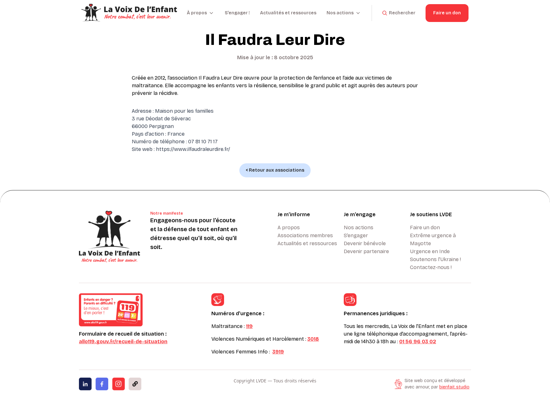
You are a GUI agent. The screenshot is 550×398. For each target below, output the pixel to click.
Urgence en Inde (430, 251)
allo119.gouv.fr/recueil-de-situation (123, 341)
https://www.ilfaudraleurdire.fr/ (193, 149)
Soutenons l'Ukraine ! (435, 259)
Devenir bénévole (365, 243)
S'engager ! (237, 13)
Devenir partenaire (366, 251)
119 (249, 326)
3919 (278, 352)
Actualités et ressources (288, 13)
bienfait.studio (454, 387)
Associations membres (305, 235)
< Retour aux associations (275, 170)
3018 (313, 339)
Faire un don (447, 13)
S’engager (356, 235)
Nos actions (358, 227)
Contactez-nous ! (431, 267)
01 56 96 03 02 (417, 341)
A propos (289, 227)
